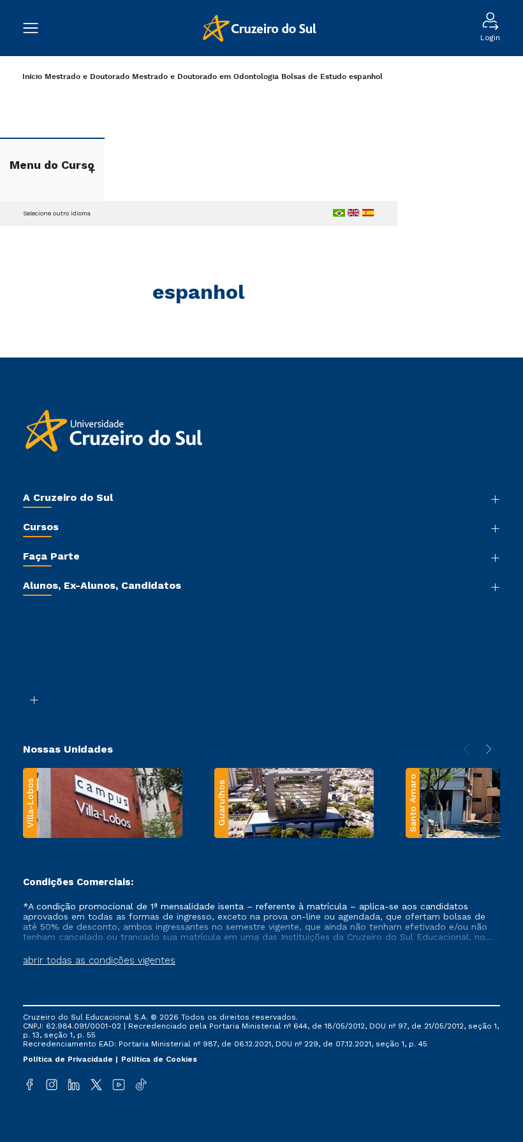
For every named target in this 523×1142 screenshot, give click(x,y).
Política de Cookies (159, 1059)
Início (32, 77)
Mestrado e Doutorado (87, 77)
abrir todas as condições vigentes (99, 960)
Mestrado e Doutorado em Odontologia (205, 77)
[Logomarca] (259, 28)
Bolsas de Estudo (313, 77)
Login (490, 37)
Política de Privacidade (69, 1059)
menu (37, 28)
